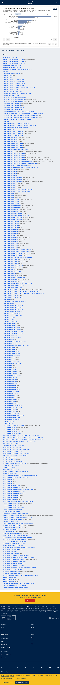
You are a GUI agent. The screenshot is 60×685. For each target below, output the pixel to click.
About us (33, 627)
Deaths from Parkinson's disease (12, 327)
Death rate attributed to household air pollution (16, 123)
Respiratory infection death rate (12, 533)
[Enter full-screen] (56, 44)
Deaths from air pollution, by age (12, 337)
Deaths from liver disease (10, 377)
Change (50, 14)
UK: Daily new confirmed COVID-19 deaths (15, 585)
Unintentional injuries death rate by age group (15, 587)
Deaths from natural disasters (11, 391)
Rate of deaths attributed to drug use (13, 525)
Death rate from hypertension (11, 209)
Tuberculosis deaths (8, 579)
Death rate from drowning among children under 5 (17, 191)
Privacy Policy (12, 678)
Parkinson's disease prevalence (11, 511)
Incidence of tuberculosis (10, 459)
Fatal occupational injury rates (11, 443)
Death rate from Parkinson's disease (13, 143)
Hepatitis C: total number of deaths (12, 451)
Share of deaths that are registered (12, 569)
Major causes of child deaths (11, 469)
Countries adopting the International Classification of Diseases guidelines (23, 113)
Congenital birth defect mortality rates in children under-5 (19, 111)
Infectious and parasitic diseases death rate (15, 463)
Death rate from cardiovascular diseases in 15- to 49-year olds (20, 163)
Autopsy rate (6, 71)
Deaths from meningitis (9, 385)
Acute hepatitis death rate (10, 57)
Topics (2, 627)
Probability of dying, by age (10, 521)
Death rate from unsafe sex (10, 279)
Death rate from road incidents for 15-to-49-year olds (18, 257)
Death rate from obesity (9, 235)
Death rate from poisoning (10, 243)
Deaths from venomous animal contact (13, 415)
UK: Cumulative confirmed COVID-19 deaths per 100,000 (19, 583)
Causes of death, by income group (12, 91)
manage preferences (21, 678)
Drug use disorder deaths (10, 427)
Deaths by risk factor (9, 303)
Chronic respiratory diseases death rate (14, 99)
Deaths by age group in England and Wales (14, 301)
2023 (55, 39)
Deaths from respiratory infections (12, 405)
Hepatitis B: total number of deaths (12, 447)
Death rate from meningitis (10, 229)
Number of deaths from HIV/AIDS (12, 487)
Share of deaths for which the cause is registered (16, 555)
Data (2, 631)
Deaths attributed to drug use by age (13, 297)
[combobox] (57, 2)
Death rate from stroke (9, 273)
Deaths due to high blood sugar (11, 313)
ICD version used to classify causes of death (15, 455)
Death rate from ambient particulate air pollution (16, 149)
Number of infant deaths (10, 499)
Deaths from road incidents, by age (12, 407)
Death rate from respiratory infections (13, 253)
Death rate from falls (9, 193)
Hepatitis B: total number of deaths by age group (16, 449)
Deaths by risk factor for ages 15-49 (13, 305)
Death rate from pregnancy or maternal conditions (17, 249)
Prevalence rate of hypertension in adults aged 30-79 (17, 517)
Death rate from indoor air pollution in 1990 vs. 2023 (17, 215)
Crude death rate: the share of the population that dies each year (21, 115)
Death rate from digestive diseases (12, 177)
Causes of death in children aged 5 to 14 (14, 83)
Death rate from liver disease (11, 221)
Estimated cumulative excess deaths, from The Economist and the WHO (23, 437)
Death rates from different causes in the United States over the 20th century (24, 293)
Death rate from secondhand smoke (13, 265)
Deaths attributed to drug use (11, 295)
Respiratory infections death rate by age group (15, 535)
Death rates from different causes (12, 289)
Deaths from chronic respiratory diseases (14, 341)
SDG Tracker (4, 644)
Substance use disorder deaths (11, 571)
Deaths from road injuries (10, 409)
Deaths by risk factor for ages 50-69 (13, 309)
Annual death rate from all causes (12, 65)
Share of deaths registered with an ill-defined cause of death (19, 567)
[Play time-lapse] (4, 39)
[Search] (57, 2)
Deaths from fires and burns (10, 371)
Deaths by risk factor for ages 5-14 (12, 307)
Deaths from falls (8, 365)
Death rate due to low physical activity (13, 131)
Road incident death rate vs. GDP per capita (15, 541)
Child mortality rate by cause (11, 95)
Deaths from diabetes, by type (11, 353)
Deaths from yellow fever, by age (12, 419)
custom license (46, 610)
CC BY (26, 608)
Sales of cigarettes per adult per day (13, 545)
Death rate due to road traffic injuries (13, 135)
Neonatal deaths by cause (10, 473)
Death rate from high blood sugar (12, 205)
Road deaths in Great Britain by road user (14, 539)
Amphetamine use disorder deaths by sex (14, 63)
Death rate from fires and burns (11, 199)
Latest (2, 641)
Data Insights (4, 634)
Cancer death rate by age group (11, 73)
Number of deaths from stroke (11, 495)
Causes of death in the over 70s (11, 89)
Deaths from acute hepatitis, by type (13, 333)
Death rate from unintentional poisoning (14, 277)
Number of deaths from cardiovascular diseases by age (18, 489)
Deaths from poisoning (9, 399)
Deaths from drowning (9, 357)
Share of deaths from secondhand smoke (14, 563)
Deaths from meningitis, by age (11, 389)
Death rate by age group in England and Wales (15, 127)
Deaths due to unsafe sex (10, 321)
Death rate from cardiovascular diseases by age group (17, 161)
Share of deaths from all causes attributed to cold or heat (18, 557)
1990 (8, 39)
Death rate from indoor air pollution (13, 213)
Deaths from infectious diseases (12, 375)
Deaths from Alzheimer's (9, 323)
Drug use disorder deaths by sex (12, 433)
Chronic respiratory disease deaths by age (14, 97)
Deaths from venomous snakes (11, 417)
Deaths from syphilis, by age (11, 413)
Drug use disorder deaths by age (12, 431)
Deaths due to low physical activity (12, 315)
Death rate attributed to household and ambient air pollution (19, 125)
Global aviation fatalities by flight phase (14, 445)
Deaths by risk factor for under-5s (12, 311)
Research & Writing (6, 654)
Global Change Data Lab (23, 606)
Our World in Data (30, 2)
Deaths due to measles (9, 317)
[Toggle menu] (2, 2)
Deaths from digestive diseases (11, 355)
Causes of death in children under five (13, 85)
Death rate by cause (8, 129)
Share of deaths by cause (10, 551)
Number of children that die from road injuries (15, 477)
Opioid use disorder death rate (11, 503)
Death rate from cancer (9, 151)
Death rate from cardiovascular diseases (14, 153)
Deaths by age (7, 299)
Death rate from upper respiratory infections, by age (17, 283)
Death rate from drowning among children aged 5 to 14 (18, 189)
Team (32, 637)
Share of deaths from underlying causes (14, 565)
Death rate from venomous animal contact (14, 285)
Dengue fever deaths (8, 423)
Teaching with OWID (6, 647)
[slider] (51, 39)
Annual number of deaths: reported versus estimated (17, 69)
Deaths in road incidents (9, 421)
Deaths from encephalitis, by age (12, 363)
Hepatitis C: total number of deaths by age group (16, 453)
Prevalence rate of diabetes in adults (13, 515)
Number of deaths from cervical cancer (14, 491)
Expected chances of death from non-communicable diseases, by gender (23, 439)
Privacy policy (4, 671)
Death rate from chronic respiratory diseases (15, 165)
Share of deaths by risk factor (11, 553)
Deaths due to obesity (9, 319)
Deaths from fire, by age (9, 369)
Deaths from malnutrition (10, 379)
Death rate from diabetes (10, 169)
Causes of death (7, 75)
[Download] (49, 44)
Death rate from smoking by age (12, 271)
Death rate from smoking (10, 269)
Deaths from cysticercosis (10, 343)
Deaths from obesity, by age (10, 393)
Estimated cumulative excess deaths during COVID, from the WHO (21, 435)
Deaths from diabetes (9, 347)
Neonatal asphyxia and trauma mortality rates (15, 471)
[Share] (53, 44)
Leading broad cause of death (11, 465)
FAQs (55, 611)
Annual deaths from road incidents (12, 67)
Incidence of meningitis (9, 457)
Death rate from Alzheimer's (10, 137)
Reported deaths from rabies (11, 529)
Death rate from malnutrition (11, 225)
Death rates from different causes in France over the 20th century (21, 291)
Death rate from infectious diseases (13, 217)
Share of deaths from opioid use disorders (14, 561)
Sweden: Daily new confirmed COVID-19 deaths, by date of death (21, 575)
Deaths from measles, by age (11, 383)
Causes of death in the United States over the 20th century (19, 87)
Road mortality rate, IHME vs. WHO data (14, 543)
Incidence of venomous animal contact (13, 461)
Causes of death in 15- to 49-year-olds (13, 79)
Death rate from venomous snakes (12, 287)
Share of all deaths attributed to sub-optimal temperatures (19, 547)
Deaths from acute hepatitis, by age (13, 331)
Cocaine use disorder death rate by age (13, 107)
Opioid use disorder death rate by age (13, 507)
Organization (34, 631)
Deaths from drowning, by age (11, 361)
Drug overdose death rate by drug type (13, 425)
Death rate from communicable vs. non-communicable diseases (20, 167)
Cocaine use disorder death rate (12, 103)
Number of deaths (8, 479)
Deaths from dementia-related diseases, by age (16, 345)
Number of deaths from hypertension (13, 493)
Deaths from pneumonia (9, 395)
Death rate (6, 121)
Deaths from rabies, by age (10, 403)
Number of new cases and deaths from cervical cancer (18, 501)
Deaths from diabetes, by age (11, 351)
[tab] (6, 14)
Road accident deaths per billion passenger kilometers (17, 537)
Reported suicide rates (9, 531)
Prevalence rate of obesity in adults (12, 519)
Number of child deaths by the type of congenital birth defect (20, 475)
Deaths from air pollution (10, 335)
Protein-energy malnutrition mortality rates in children (18, 523)
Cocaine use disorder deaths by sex (12, 109)
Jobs (32, 640)
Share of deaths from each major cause (13, 559)
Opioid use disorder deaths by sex (12, 509)
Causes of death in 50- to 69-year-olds (13, 81)
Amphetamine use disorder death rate (13, 59)
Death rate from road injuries (11, 259)
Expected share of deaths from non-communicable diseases (19, 441)
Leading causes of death (9, 467)
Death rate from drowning (10, 183)
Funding (32, 634)
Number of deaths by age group (11, 485)
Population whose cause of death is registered (15, 513)
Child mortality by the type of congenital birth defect (17, 93)
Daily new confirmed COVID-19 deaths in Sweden (17, 119)
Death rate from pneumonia (10, 237)
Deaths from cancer (8, 339)
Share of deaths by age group (11, 549)
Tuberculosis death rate (9, 577)
